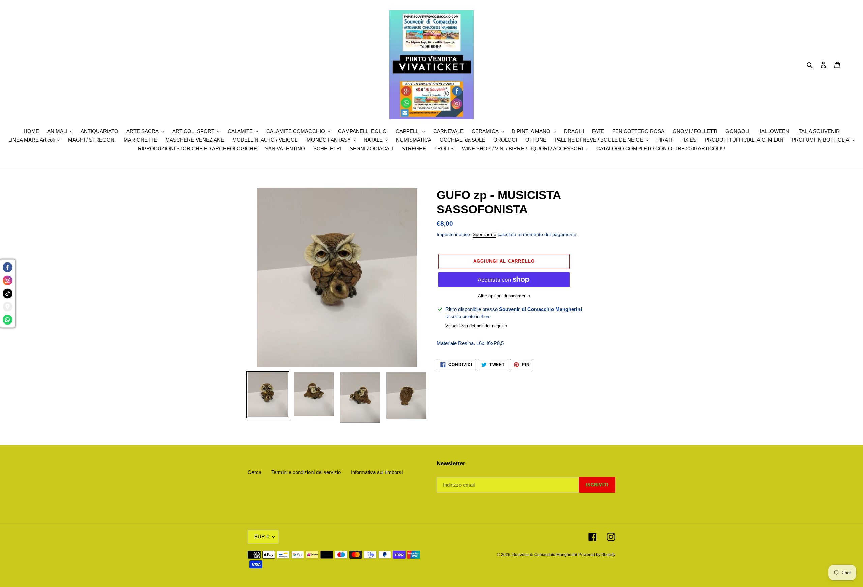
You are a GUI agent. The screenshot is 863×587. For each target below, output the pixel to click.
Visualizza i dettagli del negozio (476, 325)
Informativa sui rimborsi (377, 472)
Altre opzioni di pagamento (504, 295)
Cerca (254, 472)
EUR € (261, 536)
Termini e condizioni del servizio (306, 472)
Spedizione (484, 234)
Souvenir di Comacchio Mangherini (544, 554)
